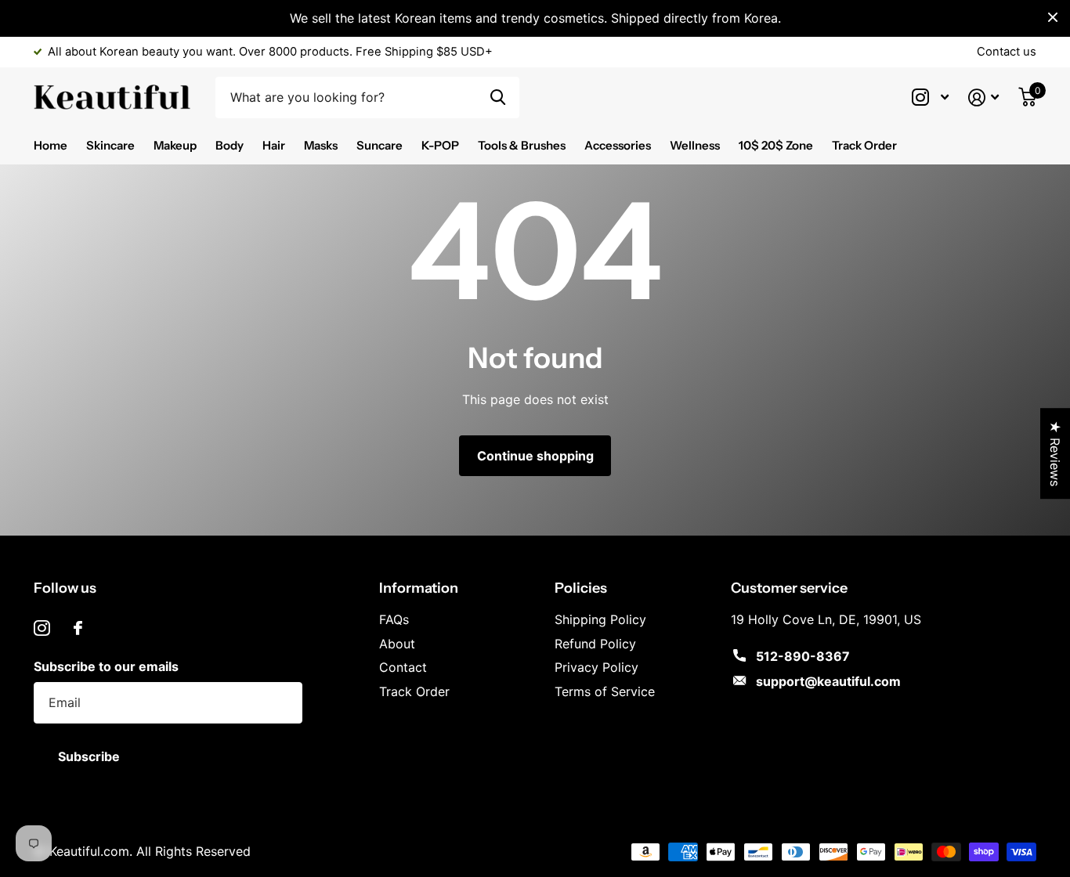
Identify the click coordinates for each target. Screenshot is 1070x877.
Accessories (617, 145)
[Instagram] (42, 628)
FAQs (394, 619)
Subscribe (90, 756)
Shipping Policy (600, 619)
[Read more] (930, 97)
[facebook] (78, 628)
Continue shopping (535, 456)
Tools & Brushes (522, 145)
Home (50, 145)
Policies (581, 588)
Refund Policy (595, 643)
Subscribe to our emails (106, 666)
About (397, 643)
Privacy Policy (596, 667)
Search (497, 97)
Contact (403, 667)
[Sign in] (984, 97)
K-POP (440, 145)
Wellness (695, 145)
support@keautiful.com (828, 681)
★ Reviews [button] (1055, 453)
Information (418, 588)
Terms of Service (605, 691)
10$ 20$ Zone (776, 145)
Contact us (1006, 52)
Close (1053, 17)
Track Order (864, 145)
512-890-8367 (803, 656)
